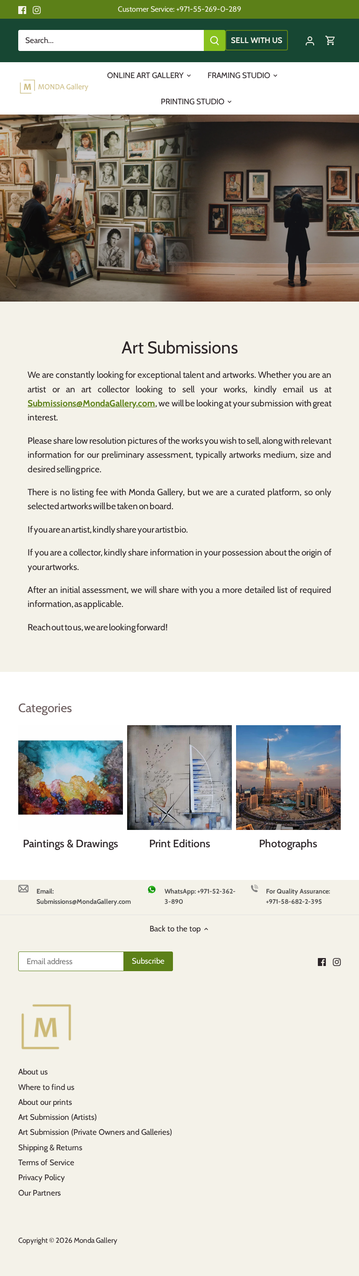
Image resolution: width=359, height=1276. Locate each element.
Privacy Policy (41, 1177)
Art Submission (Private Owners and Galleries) (95, 1132)
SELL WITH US (256, 40)
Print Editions (179, 843)
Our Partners (39, 1192)
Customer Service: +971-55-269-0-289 (179, 9)
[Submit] (214, 40)
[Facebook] (22, 9)
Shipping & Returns (50, 1147)
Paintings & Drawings (70, 843)
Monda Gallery (95, 1240)
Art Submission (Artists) (57, 1117)
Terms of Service (46, 1162)
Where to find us (46, 1087)
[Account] (310, 40)
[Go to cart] (330, 40)
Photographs (288, 843)
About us (33, 1071)
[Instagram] (37, 9)
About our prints (45, 1102)
